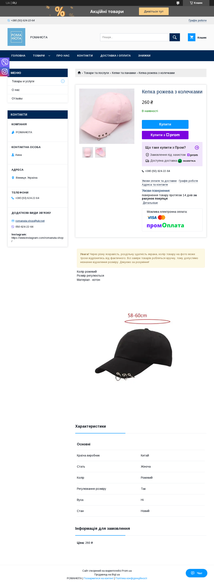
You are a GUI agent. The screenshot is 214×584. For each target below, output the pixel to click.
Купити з (158, 135)
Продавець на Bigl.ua (107, 574)
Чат (199, 573)
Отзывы (17, 98)
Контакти (85, 55)
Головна (18, 55)
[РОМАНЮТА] (16, 44)
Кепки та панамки (124, 73)
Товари (39, 55)
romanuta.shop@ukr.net (30, 220)
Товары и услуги (23, 81)
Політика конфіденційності (131, 578)
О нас (16, 90)
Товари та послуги (96, 73)
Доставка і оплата (115, 55)
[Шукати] (174, 37)
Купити (165, 124)
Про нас (63, 55)
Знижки (144, 55)
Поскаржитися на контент (98, 578)
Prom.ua (127, 570)
